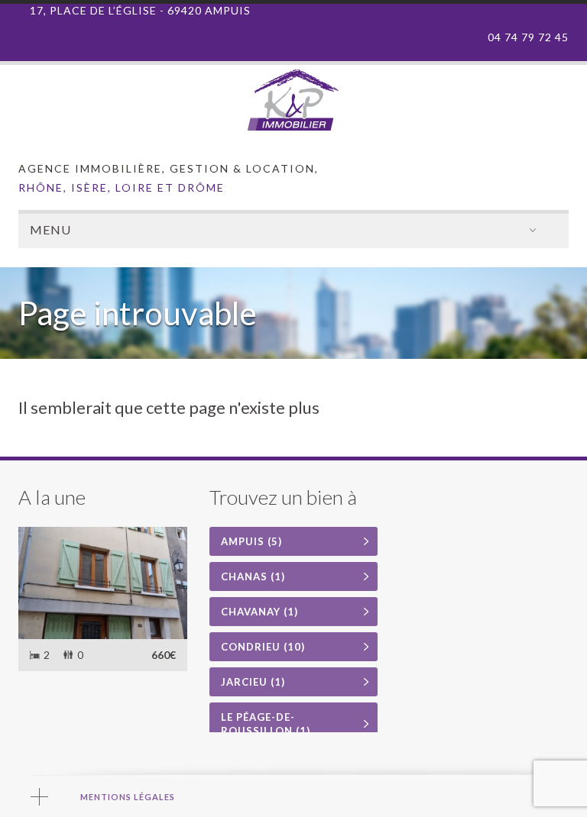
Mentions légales (127, 797)
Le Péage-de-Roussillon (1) (265, 724)
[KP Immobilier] (293, 127)
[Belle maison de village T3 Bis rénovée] (102, 583)
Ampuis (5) (251, 541)
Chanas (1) (253, 576)
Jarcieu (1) (253, 682)
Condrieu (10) (263, 647)
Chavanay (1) (259, 611)
